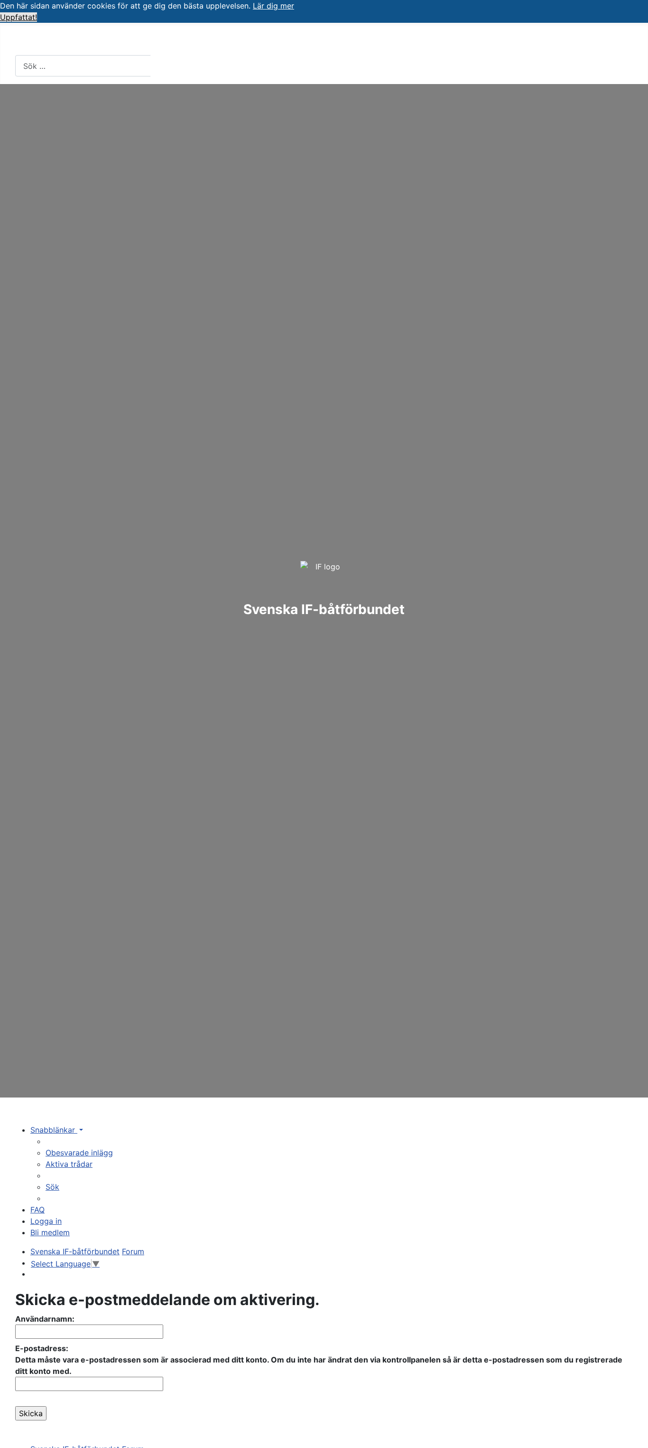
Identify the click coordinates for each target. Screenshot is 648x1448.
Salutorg (412, 41)
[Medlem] (107, 41)
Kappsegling (302, 41)
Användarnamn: (44, 1319)
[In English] (540, 41)
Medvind (463, 41)
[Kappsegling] (332, 41)
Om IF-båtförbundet (169, 41)
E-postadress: (41, 1348)
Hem (33, 41)
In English (515, 41)
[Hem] (48, 41)
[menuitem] (79, 1152)
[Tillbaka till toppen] (636, 1436)
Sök (167, 66)
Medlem (86, 41)
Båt (243, 41)
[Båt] (255, 41)
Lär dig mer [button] (273, 5)
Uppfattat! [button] (18, 17)
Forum (367, 41)
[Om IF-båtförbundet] (214, 41)
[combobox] (83, 65)
